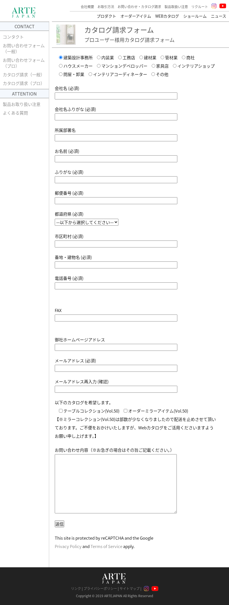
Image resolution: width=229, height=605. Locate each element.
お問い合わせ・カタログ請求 (139, 6)
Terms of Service (106, 546)
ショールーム (195, 16)
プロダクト (106, 16)
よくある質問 (15, 113)
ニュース (218, 16)
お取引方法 (105, 6)
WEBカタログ (167, 16)
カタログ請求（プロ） (24, 83)
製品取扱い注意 (176, 6)
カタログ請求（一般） (24, 74)
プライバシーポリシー (100, 588)
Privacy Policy (68, 546)
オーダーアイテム (135, 16)
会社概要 (87, 6)
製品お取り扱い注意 (21, 104)
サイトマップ (130, 588)
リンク (76, 588)
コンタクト (13, 37)
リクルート (199, 6)
